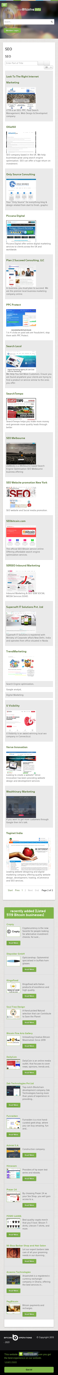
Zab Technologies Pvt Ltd (20, 1083)
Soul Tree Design (16, 1007)
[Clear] (47, 63)
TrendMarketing (16, 651)
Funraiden (12, 1116)
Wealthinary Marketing (20, 791)
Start (10, 890)
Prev (17, 890)
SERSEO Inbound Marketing (23, 565)
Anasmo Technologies (19, 1272)
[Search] (41, 63)
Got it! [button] (29, 1369)
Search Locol (14, 346)
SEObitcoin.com (16, 521)
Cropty (10, 924)
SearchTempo (14, 393)
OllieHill (11, 126)
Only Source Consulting (20, 174)
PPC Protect (13, 304)
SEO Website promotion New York (26, 482)
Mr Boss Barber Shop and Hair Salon (26, 1245)
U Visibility (13, 705)
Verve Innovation (17, 747)
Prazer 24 (12, 1189)
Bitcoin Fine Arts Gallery (20, 1033)
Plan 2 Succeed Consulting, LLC (25, 260)
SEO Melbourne (15, 438)
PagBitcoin (12, 1301)
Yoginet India (14, 833)
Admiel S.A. (13, 1145)
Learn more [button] (11, 1362)
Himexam (12, 1166)
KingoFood (12, 980)
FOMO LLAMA (14, 1216)
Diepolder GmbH (16, 953)
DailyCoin (12, 1057)
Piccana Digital (15, 215)
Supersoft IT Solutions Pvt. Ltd (24, 607)
